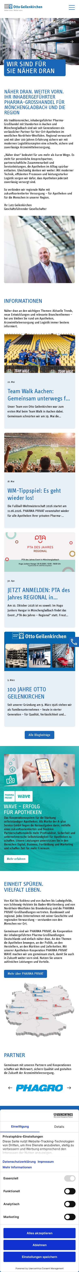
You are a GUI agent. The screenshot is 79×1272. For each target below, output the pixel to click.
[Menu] (72, 7)
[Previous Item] (10, 1088)
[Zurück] (7, 41)
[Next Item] (69, 1088)
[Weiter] (72, 41)
